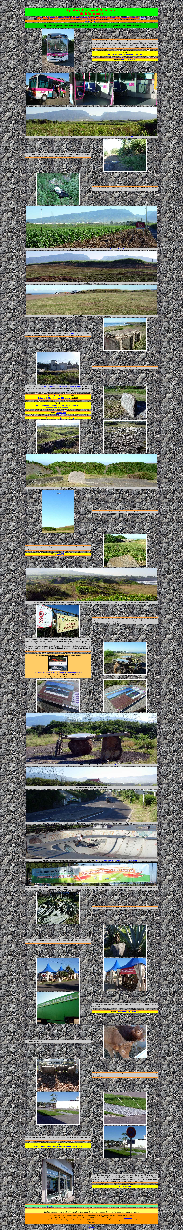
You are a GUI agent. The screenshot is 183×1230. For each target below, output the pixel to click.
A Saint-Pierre (64, 18)
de (60, 386)
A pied (39, 18)
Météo (84, 18)
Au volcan (53, 18)
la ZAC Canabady (129, 60)
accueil (87, 21)
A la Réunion (76, 18)
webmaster (128, 1218)
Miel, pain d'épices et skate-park (108, 860)
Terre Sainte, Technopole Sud (128, 1012)
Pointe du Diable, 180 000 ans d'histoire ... (54, 398)
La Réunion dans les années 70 (108, 18)
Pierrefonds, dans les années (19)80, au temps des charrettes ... (58, 405)
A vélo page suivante (133, 1206)
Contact (143, 18)
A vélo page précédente (50, 1206)
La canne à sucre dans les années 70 (58, 408)
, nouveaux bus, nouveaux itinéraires (125, 54)
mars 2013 (114, 765)
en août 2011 (60, 554)
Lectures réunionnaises (129, 18)
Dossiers (92, 18)
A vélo (45, 18)
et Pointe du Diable (54, 396)
